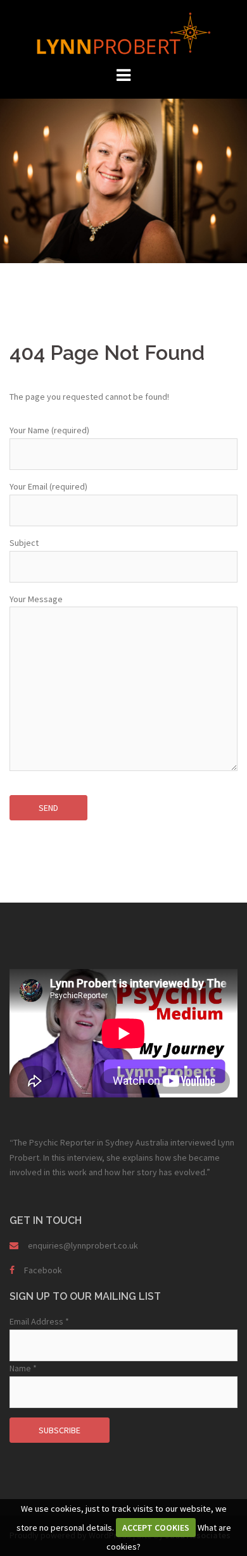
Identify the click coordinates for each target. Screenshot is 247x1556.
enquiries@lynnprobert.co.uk (83, 1245)
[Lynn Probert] (123, 32)
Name (23, 1368)
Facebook (43, 1270)
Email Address (39, 1321)
